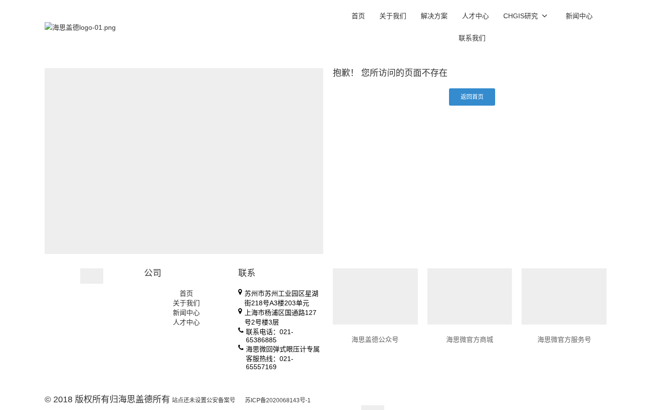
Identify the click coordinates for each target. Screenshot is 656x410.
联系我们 (472, 38)
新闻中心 (579, 16)
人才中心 (475, 16)
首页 (358, 16)
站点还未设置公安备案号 (203, 400)
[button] (472, 97)
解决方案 (434, 16)
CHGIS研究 (520, 16)
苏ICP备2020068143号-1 (278, 400)
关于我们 (392, 16)
